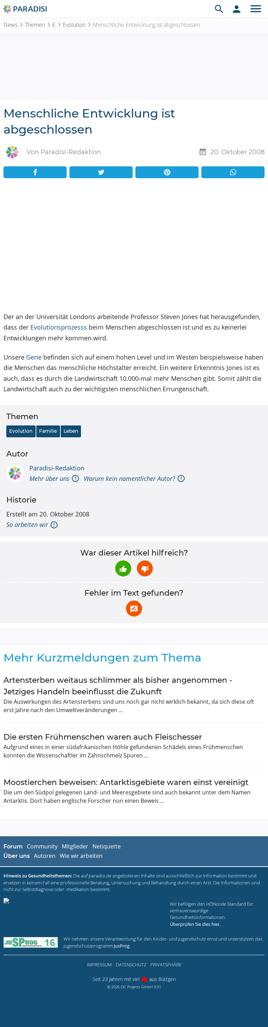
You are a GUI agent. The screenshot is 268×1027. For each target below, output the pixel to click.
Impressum (99, 964)
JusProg (121, 946)
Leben (71, 431)
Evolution (74, 25)
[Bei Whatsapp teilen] (233, 172)
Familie (48, 431)
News (10, 25)
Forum (13, 846)
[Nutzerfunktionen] (236, 8)
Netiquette (106, 846)
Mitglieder (75, 846)
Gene (34, 357)
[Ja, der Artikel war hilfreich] (123, 568)
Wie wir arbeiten (81, 856)
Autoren (44, 856)
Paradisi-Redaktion (56, 468)
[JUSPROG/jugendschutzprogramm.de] (30, 942)
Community (42, 846)
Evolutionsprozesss (58, 327)
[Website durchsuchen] (219, 8)
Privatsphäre (165, 964)
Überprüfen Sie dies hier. (195, 924)
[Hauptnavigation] (256, 8)
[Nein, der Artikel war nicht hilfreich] (145, 568)
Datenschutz (131, 964)
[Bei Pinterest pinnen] (167, 172)
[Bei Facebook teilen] (35, 172)
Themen (35, 25)
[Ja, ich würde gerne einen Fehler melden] (134, 609)
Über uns (16, 856)
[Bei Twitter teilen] (101, 172)
